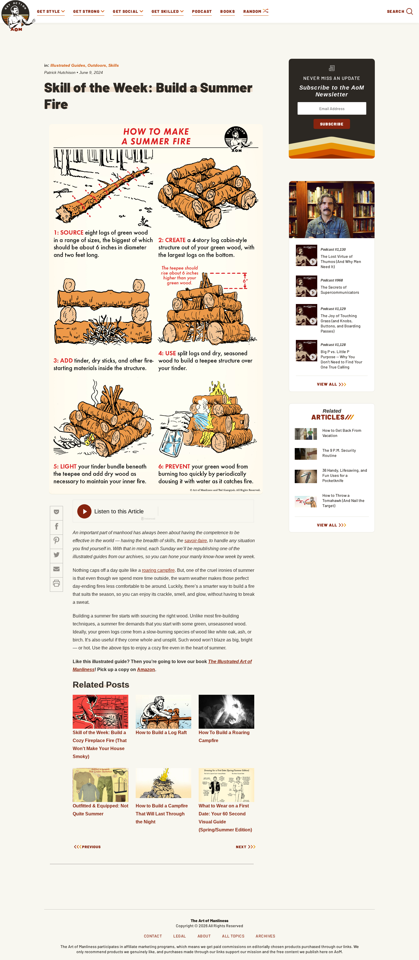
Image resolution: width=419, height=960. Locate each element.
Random (253, 11)
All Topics (233, 935)
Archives (265, 935)
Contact (153, 935)
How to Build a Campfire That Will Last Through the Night (162, 813)
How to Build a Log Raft (161, 732)
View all (327, 384)
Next (241, 847)
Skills (113, 65)
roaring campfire (158, 570)
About (204, 935)
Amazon (146, 669)
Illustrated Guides (67, 65)
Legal (179, 935)
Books (227, 11)
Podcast (202, 11)
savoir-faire (195, 540)
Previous (91, 847)
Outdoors (97, 65)
